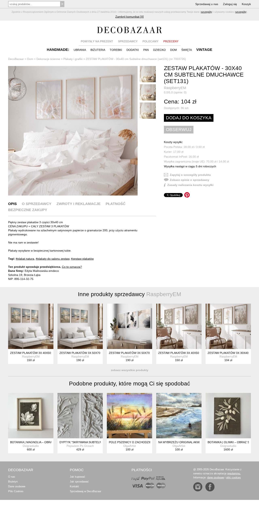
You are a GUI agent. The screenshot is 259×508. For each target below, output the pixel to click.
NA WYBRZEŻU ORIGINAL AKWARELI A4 (184, 442)
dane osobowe (215, 477)
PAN (146, 49)
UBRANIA (80, 49)
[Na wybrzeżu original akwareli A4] (179, 415)
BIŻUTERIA (97, 49)
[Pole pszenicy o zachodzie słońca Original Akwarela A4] (129, 415)
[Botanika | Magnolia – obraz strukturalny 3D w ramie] (30, 415)
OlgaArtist (129, 445)
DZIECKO (159, 49)
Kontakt (74, 486)
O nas (11, 476)
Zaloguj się (230, 4)
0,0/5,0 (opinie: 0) (175, 92)
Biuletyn (13, 481)
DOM (173, 49)
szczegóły (206, 12)
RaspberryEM (175, 88)
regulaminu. (234, 473)
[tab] (12, 204)
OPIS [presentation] (12, 204)
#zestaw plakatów (82, 258)
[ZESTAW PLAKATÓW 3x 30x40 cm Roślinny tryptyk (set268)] (228, 326)
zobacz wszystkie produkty (129, 370)
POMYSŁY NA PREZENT (97, 41)
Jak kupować (77, 476)
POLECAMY (150, 41)
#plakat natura (25, 258)
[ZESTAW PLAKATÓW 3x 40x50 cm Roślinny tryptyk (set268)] (179, 326)
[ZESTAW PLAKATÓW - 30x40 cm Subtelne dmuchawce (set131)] (73, 131)
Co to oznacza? (72, 266)
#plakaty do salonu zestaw (52, 258)
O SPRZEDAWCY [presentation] (36, 204)
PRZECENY (170, 41)
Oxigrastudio (31, 445)
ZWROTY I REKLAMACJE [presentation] (78, 204)
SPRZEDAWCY (128, 41)
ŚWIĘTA (186, 49)
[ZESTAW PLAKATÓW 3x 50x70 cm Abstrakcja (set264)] (129, 326)
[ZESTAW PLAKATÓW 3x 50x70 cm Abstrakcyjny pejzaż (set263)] (80, 326)
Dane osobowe (16, 486)
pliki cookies (233, 477)
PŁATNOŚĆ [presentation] (115, 204)
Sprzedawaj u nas (206, 4)
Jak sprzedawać (79, 481)
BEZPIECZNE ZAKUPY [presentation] (27, 210)
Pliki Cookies (15, 491)
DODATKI (132, 49)
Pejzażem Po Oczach (80, 445)
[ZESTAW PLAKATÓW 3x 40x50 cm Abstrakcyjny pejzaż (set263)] (30, 326)
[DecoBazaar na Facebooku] (209, 486)
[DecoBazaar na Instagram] (197, 486)
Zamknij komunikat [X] (129, 16)
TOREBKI (116, 49)
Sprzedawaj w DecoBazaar (85, 491)
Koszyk (246, 4)
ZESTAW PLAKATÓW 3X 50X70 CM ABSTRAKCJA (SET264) (148, 352)
